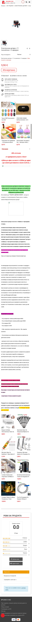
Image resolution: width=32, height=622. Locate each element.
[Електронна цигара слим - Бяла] (27, 48)
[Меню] (29, 1)
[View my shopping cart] (23, 1)
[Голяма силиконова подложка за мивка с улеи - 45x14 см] (8, 466)
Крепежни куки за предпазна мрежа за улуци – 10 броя (23, 431)
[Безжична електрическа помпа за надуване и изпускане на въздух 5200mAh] (24, 466)
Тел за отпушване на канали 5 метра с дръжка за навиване (23, 499)
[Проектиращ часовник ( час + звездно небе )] (23, 131)
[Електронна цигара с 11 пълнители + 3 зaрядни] (16, 24)
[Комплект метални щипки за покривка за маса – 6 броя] (24, 443)
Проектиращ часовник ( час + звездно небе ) (23, 141)
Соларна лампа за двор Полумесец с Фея (8, 498)
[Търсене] (26, 1)
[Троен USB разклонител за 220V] (8, 109)
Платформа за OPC (6, 609)
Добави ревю (15, 559)
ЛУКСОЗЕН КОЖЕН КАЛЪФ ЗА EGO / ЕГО (22, 119)
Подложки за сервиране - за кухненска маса (8, 141)
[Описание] (16, 149)
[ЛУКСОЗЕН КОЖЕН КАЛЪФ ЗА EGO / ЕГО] (23, 109)
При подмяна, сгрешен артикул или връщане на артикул (14, 604)
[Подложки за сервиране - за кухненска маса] (8, 131)
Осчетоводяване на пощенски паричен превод (13, 613)
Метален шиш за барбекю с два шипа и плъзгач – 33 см (8, 454)
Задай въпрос (15, 563)
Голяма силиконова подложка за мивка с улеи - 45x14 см (8, 476)
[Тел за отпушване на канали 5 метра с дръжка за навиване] (24, 488)
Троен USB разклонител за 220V (8, 119)
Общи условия (5, 607)
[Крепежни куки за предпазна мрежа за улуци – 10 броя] (24, 421)
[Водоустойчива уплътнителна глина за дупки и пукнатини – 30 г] (8, 421)
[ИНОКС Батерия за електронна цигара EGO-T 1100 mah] (30, 48)
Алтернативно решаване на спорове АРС (13, 615)
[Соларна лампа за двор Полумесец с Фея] (8, 488)
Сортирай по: (7, 579)
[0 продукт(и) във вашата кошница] (3, 615)
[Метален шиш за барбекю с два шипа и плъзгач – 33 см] (8, 443)
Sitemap (3, 611)
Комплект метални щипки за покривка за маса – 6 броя (23, 454)
